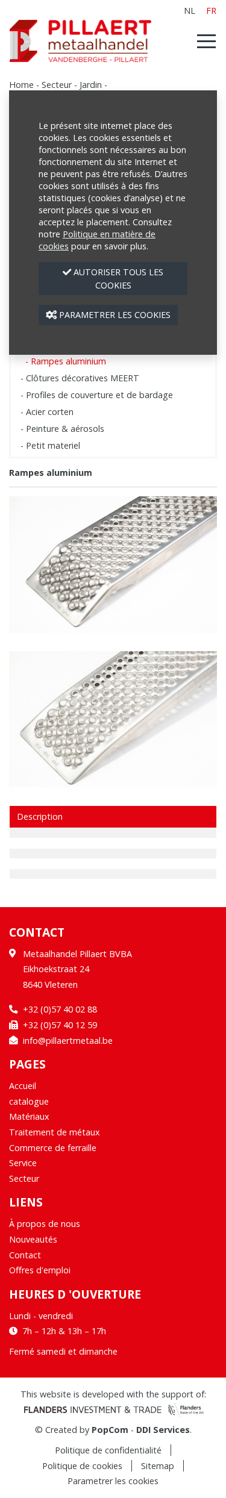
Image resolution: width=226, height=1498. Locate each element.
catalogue (29, 1101)
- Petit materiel (50, 445)
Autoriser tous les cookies (117, 278)
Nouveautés (33, 1239)
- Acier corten (47, 411)
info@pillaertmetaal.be (68, 1040)
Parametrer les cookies (113, 1481)
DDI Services (163, 1429)
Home (21, 84)
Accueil (22, 1085)
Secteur (57, 84)
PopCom (110, 1429)
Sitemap (157, 1465)
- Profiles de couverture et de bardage (96, 395)
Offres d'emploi (40, 1270)
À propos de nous (44, 1223)
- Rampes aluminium (65, 361)
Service (23, 1163)
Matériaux (29, 1116)
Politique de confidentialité (108, 1450)
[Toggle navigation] (202, 41)
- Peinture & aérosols (62, 428)
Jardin (91, 84)
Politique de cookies (82, 1465)
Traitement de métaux (54, 1132)
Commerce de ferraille (52, 1147)
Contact (25, 1255)
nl (189, 10)
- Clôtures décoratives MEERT (79, 378)
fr (211, 10)
